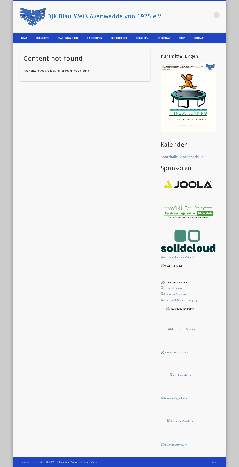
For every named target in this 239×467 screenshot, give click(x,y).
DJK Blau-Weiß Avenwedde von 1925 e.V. (105, 16)
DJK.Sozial (142, 38)
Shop (182, 38)
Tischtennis (94, 38)
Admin (215, 462)
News (24, 38)
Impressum (26, 462)
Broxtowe (164, 38)
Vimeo (208, 15)
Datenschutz (39, 462)
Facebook (200, 15)
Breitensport (119, 38)
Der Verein (42, 38)
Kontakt (199, 38)
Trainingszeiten (68, 38)
